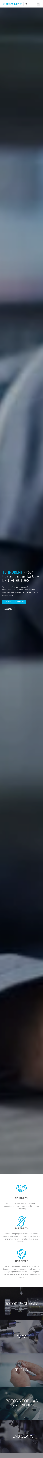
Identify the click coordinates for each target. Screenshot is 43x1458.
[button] (38, 4)
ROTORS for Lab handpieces (21, 1403)
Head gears (21, 1436)
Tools (21, 1370)
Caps (21, 1336)
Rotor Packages (21, 1303)
